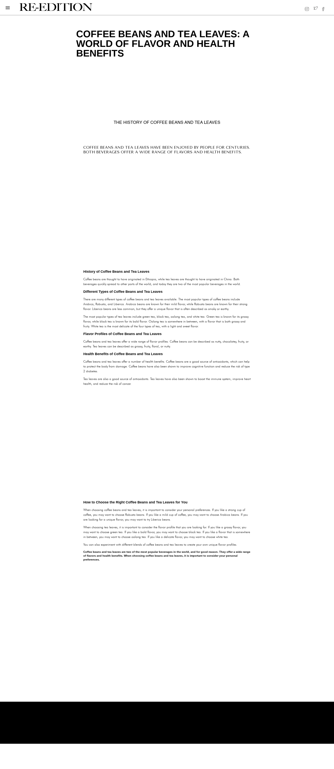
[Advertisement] (167, 212)
